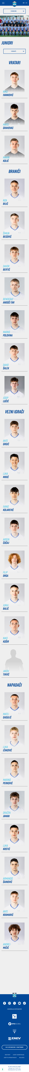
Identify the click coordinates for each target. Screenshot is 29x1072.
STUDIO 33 (17, 1068)
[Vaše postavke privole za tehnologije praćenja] (2, 1069)
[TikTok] (24, 1003)
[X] (14, 1003)
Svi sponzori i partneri (14, 1047)
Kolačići (21, 1057)
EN (26, 3)
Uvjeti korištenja (18, 1054)
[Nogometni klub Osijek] (14, 4)
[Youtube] (19, 1003)
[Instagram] (9, 1003)
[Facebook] (4, 1003)
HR (23, 3)
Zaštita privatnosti (10, 1057)
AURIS (19, 1069)
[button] (14, 11)
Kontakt (7, 1054)
